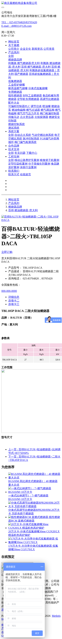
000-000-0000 (9, 291)
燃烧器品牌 (15, 206)
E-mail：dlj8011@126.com (16, 25)
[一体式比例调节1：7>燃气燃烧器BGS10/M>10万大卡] (34, 491)
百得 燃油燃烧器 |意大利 (23, 210)
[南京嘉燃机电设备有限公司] (31, 3)
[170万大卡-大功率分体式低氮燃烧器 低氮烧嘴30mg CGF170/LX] (34, 542)
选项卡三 (13, 304)
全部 (11, 56)
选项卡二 (13, 300)
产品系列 (13, 203)
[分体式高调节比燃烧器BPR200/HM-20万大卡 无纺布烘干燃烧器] (34, 506)
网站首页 (13, 41)
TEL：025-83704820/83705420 (19, 22)
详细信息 (13, 296)
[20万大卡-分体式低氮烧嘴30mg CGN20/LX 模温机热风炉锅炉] (34, 527)
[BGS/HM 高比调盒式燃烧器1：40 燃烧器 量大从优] (34, 477)
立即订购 (6, 252)
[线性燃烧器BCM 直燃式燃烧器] (28, 517)
